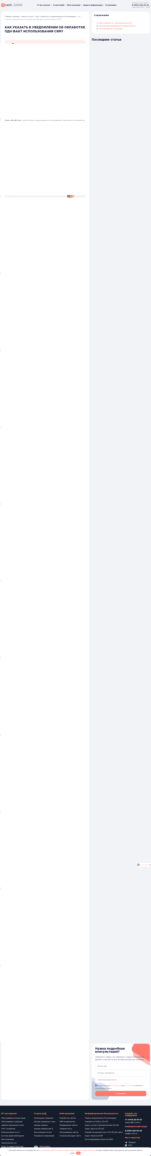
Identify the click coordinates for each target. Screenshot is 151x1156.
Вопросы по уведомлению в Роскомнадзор (58, 16)
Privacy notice (144, 864)
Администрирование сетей (12, 1125)
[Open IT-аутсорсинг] (51, 5)
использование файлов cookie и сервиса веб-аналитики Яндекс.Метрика (67, 1150)
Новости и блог (27, 16)
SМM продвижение (67, 1121)
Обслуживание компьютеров (13, 1118)
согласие (128, 1085)
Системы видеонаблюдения (12, 1136)
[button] (120, 1093)
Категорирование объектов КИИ (99, 1139)
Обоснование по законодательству (115, 23)
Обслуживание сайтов (68, 1132)
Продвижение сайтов (68, 1125)
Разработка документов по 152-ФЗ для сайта (104, 1132)
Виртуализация (7, 1139)
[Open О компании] (117, 5)
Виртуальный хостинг (43, 1132)
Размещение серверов (43, 1118)
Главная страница (12, 16)
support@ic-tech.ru (132, 1122)
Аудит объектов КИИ (94, 1136)
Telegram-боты (65, 1129)
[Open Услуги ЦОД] (65, 5)
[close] (149, 864)
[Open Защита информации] (103, 5)
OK (78, 1153)
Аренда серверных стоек (44, 1121)
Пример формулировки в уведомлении (117, 26)
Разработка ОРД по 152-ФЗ (96, 1121)
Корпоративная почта (10, 1132)
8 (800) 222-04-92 (140, 5)
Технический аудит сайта (70, 1136)
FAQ (37, 16)
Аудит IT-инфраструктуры (12, 1146)
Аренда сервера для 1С (43, 1129)
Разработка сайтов (67, 1118)
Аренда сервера (41, 1125)
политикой (116, 1085)
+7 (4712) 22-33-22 (133, 1119)
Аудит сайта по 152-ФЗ (94, 1129)
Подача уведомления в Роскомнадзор (100, 1118)
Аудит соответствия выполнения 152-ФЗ (102, 1125)
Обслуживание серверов (11, 1121)
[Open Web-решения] (81, 5)
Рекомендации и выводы (110, 28)
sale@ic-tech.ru (131, 1133)
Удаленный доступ (9, 1143)
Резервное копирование (44, 1136)
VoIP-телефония (8, 1129)
